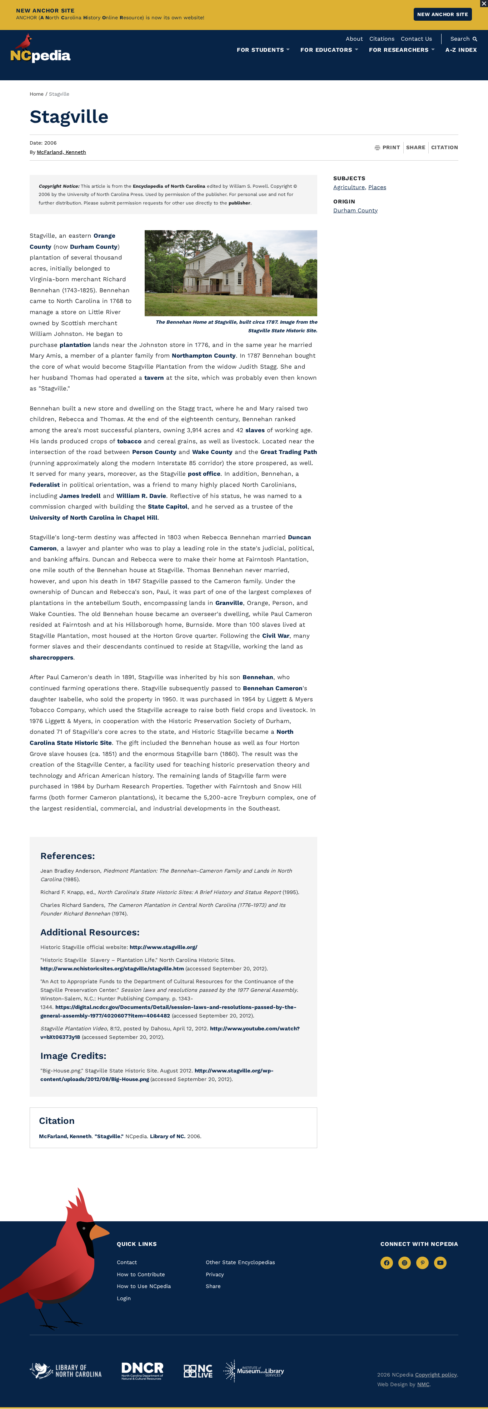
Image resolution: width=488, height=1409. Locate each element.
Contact (127, 1262)
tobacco (129, 441)
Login (124, 1298)
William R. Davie (141, 495)
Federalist (45, 484)
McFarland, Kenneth (61, 152)
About (354, 38)
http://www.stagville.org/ (164, 947)
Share (415, 148)
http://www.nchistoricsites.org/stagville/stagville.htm (112, 968)
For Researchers (399, 50)
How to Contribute (141, 1274)
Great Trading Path (288, 451)
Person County (154, 451)
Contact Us (416, 38)
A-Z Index (461, 49)
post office (204, 473)
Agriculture (349, 187)
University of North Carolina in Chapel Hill (94, 517)
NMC (423, 1384)
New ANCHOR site (442, 14)
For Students (260, 50)
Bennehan (258, 677)
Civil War (275, 635)
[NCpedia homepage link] (41, 48)
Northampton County (204, 355)
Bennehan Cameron (273, 688)
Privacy (215, 1274)
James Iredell (80, 495)
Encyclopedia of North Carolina (169, 186)
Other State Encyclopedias (240, 1262)
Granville (229, 602)
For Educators (326, 50)
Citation (444, 147)
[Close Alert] (484, 3)
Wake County (212, 451)
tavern (154, 377)
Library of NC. (167, 1136)
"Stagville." (109, 1136)
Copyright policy (436, 1375)
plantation (76, 344)
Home (37, 94)
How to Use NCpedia (144, 1286)
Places (377, 187)
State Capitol (168, 506)
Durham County (94, 246)
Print (391, 148)
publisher (239, 203)
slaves (255, 430)
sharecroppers (51, 657)
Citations (381, 38)
